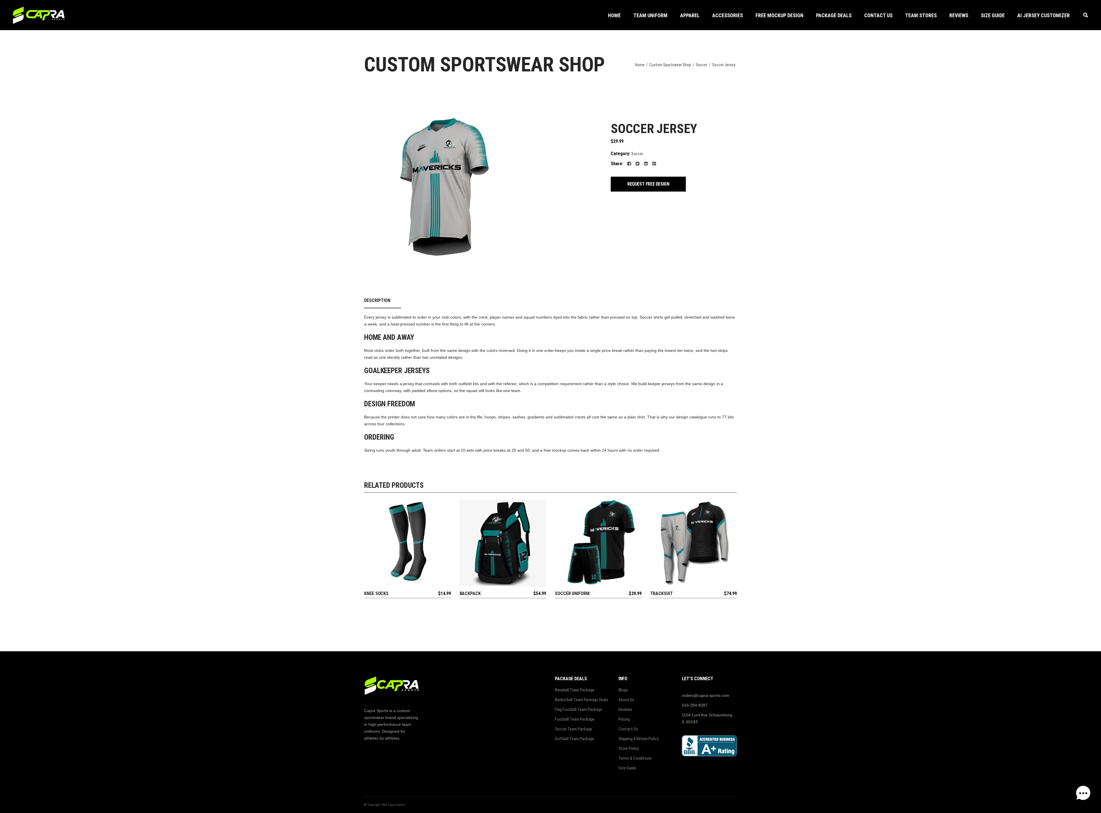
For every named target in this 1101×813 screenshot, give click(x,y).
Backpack (470, 593)
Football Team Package (574, 719)
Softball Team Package (574, 738)
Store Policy (628, 748)
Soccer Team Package (573, 729)
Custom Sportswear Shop (670, 65)
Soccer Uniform (572, 593)
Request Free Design (648, 184)
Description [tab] (377, 300)
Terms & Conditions (635, 758)
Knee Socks (376, 593)
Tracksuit (661, 593)
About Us (626, 699)
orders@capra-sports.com (705, 695)
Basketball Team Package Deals (581, 699)
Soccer (701, 65)
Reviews (625, 709)
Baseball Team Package (574, 690)
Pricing (624, 719)
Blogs (623, 690)
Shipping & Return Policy (638, 738)
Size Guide (627, 768)
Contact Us (628, 729)
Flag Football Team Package (578, 709)
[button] (727, 15)
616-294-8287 (695, 705)
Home (640, 65)
